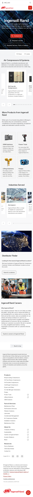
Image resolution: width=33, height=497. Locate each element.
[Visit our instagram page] (22, 456)
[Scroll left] (3, 105)
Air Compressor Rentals (10, 418)
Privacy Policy (7, 476)
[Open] (30, 8)
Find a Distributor (9, 446)
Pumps (6, 392)
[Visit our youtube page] (17, 456)
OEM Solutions (8, 399)
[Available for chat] (28, 492)
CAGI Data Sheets (9, 448)
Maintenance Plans (9, 406)
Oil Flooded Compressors (11, 382)
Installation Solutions (9, 420)
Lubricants (7, 413)
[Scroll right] (9, 105)
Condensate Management (11, 416)
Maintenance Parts (9, 423)
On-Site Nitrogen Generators (12, 389)
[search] (30, 3)
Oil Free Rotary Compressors (12, 380)
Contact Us (7, 451)
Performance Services (10, 408)
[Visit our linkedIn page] (13, 456)
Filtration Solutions (9, 411)
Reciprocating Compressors (12, 377)
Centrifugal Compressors (11, 385)
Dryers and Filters (9, 387)
